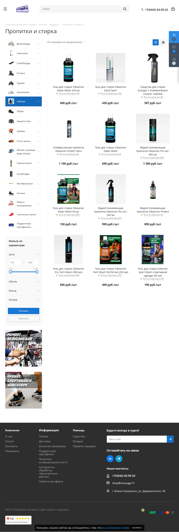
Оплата (43, 436)
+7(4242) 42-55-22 (156, 9)
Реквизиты (12, 451)
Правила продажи (84, 446)
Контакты (11, 446)
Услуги (9, 441)
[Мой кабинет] (173, 9)
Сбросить (23, 318)
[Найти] (125, 8)
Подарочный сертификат (47, 452)
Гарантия (79, 436)
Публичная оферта (51, 481)
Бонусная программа (52, 446)
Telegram (118, 458)
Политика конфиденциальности (53, 460)
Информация (49, 430)
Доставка (45, 441)
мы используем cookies (116, 527)
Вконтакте (110, 458)
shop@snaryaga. (122, 483)
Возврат (78, 441)
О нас (8, 436)
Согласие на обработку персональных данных (48, 471)
